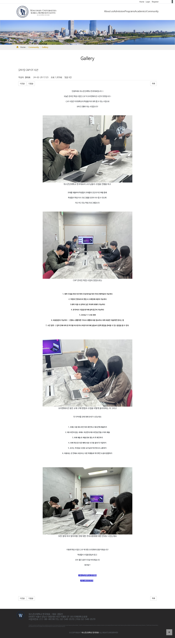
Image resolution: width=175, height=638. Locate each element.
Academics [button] (140, 11)
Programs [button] (130, 11)
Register (155, 2)
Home (141, 2)
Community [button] (152, 11)
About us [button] (109, 11)
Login (148, 2)
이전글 (22, 84)
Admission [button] (119, 11)
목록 (153, 84)
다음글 (31, 84)
